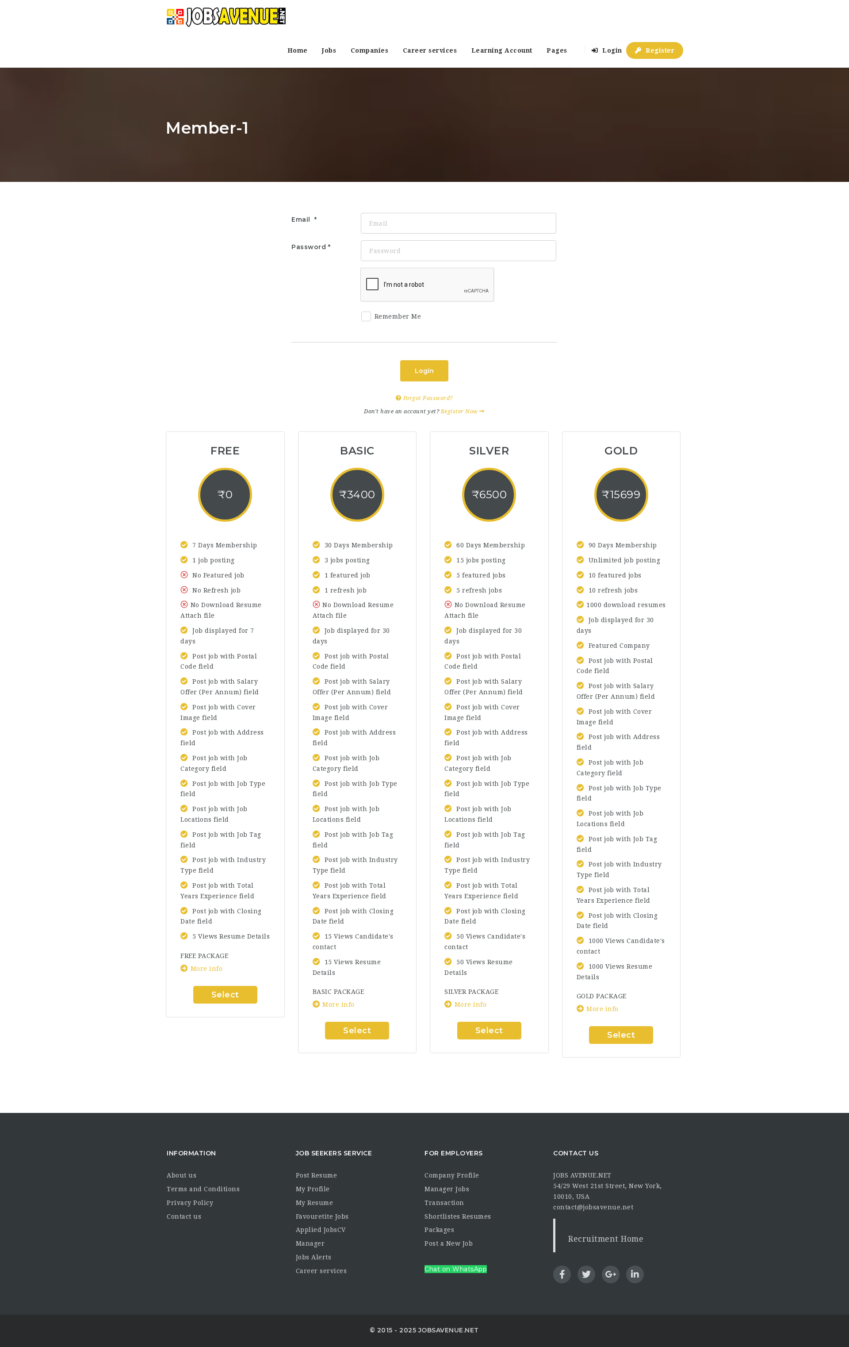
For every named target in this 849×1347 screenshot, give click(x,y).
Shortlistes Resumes (457, 1216)
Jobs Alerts (314, 1257)
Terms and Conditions (203, 1189)
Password (308, 247)
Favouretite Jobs (322, 1216)
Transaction (444, 1202)
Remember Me (398, 316)
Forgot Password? (427, 398)
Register (659, 50)
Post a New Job (448, 1243)
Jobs (329, 50)
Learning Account (501, 50)
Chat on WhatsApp (455, 1269)
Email (301, 219)
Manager (310, 1243)
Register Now (460, 411)
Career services (430, 50)
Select (225, 995)
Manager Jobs (446, 1189)
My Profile (313, 1189)
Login (611, 50)
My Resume (314, 1202)
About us (181, 1175)
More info (206, 968)
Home (297, 50)
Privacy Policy (190, 1202)
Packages (439, 1229)
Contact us (184, 1216)
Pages (557, 50)
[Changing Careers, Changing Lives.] (226, 17)
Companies (370, 50)
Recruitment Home (605, 1239)
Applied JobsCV (321, 1229)
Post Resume (316, 1175)
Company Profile (451, 1175)
